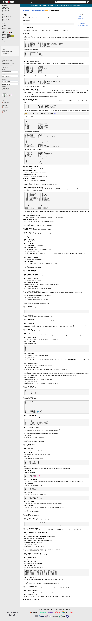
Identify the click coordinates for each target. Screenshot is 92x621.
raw (8, 17)
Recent (37, 2)
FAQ (41, 2)
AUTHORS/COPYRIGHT (83, 25)
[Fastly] (72, 612)
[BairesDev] (33, 612)
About (22, 2)
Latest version (6, 89)
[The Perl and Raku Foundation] (67, 616)
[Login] (87, 2)
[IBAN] (41, 616)
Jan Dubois (6, 107)
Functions (82, 21)
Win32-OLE (5, 7)
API (47, 2)
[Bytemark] (43, 612)
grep (4, 74)
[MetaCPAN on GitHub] (10, 616)
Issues (4, 26)
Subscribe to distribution (8, 63)
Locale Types (82, 23)
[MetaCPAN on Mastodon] (15, 616)
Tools (44, 2)
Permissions (6, 62)
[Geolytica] (36, 616)
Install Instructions (7, 65)
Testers (4, 32)
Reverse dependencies (7, 51)
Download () (8, 16)
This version (6, 88)
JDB (4, 111)
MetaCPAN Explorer (7, 60)
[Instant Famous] (46, 616)
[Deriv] (57, 612)
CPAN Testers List (5, 53)
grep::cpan (32, 2)
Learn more (80, 5)
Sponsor (27, 2)
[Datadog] (51, 612)
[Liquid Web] (53, 616)
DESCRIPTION (81, 20)
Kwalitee (5, 36)
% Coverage (6, 37)
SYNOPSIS (80, 18)
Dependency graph (6, 54)
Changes (5, 21)
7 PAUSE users (5, 96)
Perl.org (68, 609)
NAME (79, 16)
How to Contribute (7, 28)
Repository (5, 25)
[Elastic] (65, 612)
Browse (5, 19)
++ (46, 10)
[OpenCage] (62, 616)
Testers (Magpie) (7, 34)
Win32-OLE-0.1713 (37, 10)
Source (4, 17)
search (4, 69)
